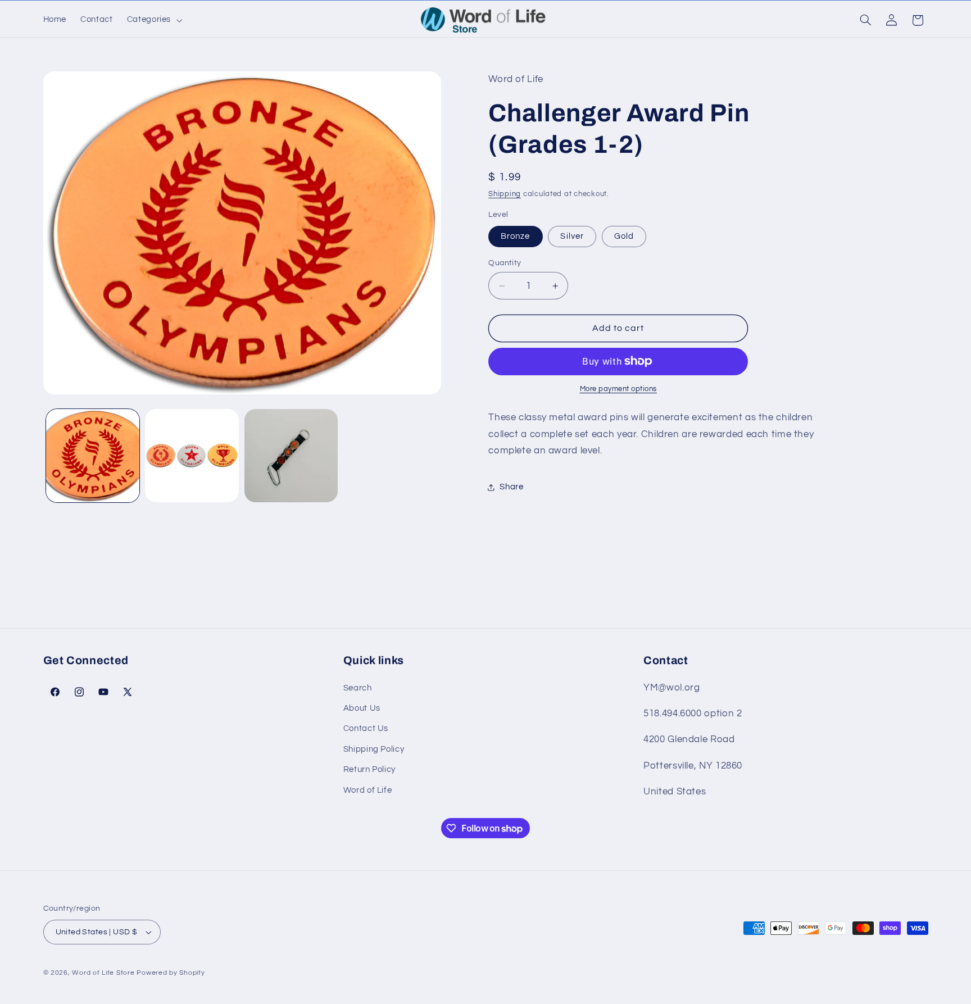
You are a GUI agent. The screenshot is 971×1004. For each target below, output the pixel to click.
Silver (571, 236)
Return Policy (369, 769)
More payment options (618, 389)
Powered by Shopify (171, 973)
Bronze (515, 236)
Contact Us (365, 728)
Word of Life (367, 790)
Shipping (504, 194)
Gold (624, 236)
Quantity (504, 263)
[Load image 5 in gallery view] (291, 455)
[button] (153, 20)
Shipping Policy (373, 749)
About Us (361, 708)
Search (357, 688)
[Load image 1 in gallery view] (92, 455)
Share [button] (511, 487)
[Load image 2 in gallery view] (191, 455)
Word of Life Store (103, 973)
